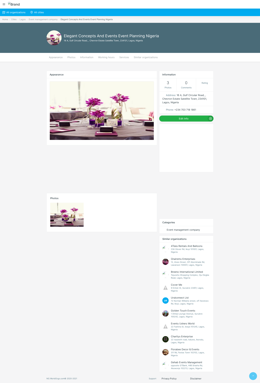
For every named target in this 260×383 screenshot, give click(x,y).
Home (5, 19)
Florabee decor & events (185, 349)
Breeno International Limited (187, 271)
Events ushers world (183, 323)
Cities (14, 19)
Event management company (43, 19)
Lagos (23, 19)
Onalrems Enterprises (183, 258)
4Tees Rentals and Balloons (186, 245)
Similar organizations (146, 57)
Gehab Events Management (186, 362)
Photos (71, 57)
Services (124, 57)
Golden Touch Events (183, 310)
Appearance (56, 57)
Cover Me (176, 284)
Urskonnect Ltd (180, 297)
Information (86, 57)
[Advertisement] (101, 168)
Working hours (106, 57)
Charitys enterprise (182, 336)
